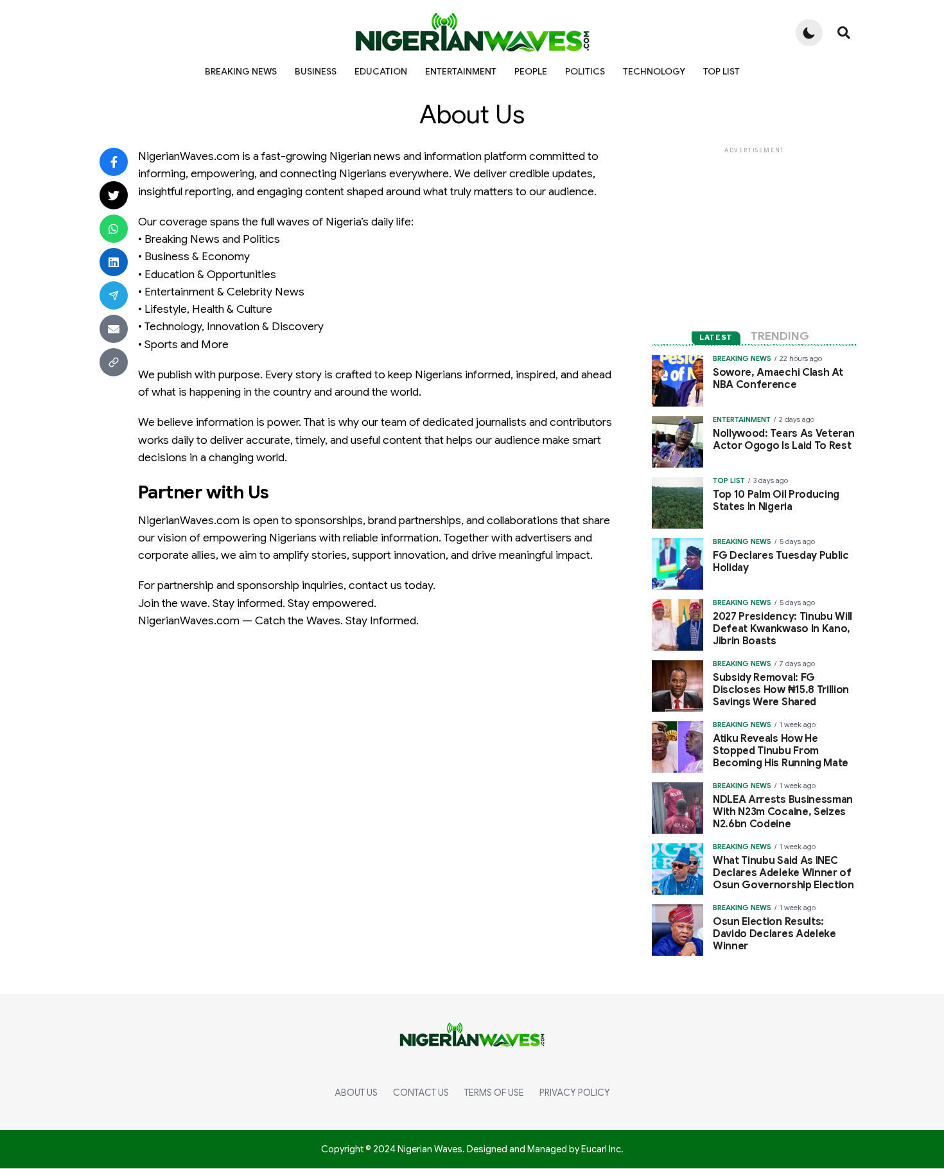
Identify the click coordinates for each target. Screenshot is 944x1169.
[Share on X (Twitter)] (114, 195)
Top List (721, 71)
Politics (585, 71)
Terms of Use (494, 1092)
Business (316, 71)
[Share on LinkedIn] (114, 262)
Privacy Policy (574, 1092)
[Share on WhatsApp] (114, 229)
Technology (654, 71)
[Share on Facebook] (114, 162)
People (530, 71)
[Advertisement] (754, 236)
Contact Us (421, 1092)
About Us (356, 1092)
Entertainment (460, 71)
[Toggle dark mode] (809, 32)
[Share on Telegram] (114, 295)
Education (380, 71)
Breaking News (241, 71)
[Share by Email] (114, 329)
